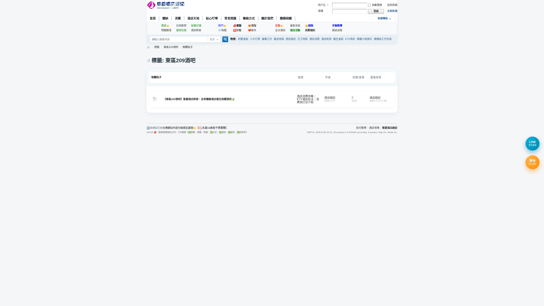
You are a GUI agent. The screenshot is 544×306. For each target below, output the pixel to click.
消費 (178, 18)
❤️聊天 (252, 30)
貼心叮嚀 (212, 18)
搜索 (212, 39)
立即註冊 (392, 11)
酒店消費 (314, 39)
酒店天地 (193, 18)
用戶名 (322, 5)
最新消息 (295, 25)
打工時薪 (303, 39)
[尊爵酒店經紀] (166, 5)
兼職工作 (267, 39)
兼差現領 (279, 39)
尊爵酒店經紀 (148, 47)
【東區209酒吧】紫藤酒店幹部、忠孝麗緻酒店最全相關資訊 (197, 99)
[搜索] (225, 39)
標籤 (156, 47)
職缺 (165, 18)
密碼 (320, 11)
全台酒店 (280, 30)
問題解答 (166, 30)
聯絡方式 (249, 18)
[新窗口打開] (155, 99)
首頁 (153, 18)
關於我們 (267, 18)
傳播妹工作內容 (383, 39)
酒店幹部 (196, 30)
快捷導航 (383, 18)
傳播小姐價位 (364, 39)
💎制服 (222, 30)
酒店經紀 (291, 39)
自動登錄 (377, 5)
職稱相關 (286, 18)
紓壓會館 (243, 39)
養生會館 (338, 39)
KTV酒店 (350, 39)
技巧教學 (361, 127)
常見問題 (230, 18)
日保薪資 (181, 25)
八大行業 (255, 39)
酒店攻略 (374, 127)
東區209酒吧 (171, 47)
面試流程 (337, 30)
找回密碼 (392, 5)
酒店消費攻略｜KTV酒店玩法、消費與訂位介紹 (308, 99)
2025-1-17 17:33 (378, 100)
